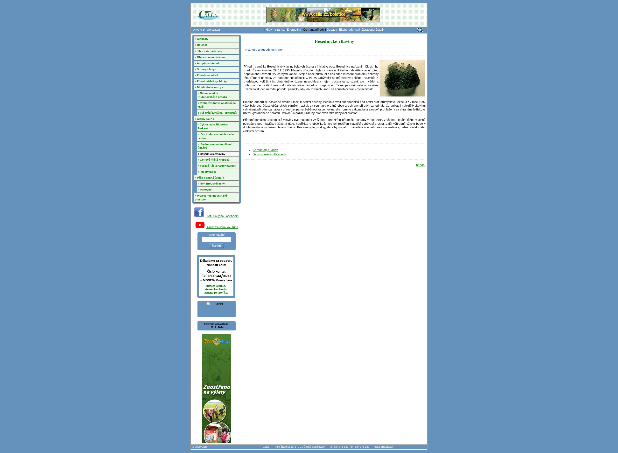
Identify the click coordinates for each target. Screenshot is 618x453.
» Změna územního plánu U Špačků (215, 146)
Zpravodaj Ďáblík (373, 29)
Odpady (332, 29)
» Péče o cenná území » (210, 177)
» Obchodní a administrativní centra (216, 136)
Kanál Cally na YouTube (222, 227)
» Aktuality (201, 38)
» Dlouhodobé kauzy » (209, 87)
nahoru (421, 165)
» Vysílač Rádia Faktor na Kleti (217, 165)
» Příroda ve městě (206, 75)
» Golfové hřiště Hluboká (213, 159)
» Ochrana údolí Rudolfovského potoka (212, 95)
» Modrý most (207, 171)
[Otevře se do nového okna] (199, 216)
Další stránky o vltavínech (269, 154)
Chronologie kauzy (265, 150)
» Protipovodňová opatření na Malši (217, 105)
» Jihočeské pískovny (208, 51)
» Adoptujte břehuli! (207, 63)
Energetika (294, 29)
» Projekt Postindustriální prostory (211, 197)
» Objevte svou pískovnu (210, 57)
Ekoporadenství (349, 29)
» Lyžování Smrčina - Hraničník (217, 112)
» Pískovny (204, 189)
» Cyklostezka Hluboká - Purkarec (213, 126)
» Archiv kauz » (204, 118)
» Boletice (201, 44)
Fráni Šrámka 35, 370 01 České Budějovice (299, 446)
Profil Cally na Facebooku (222, 216)
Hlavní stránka (275, 29)
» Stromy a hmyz (205, 69)
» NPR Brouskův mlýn (211, 183)
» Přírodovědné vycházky (211, 81)
